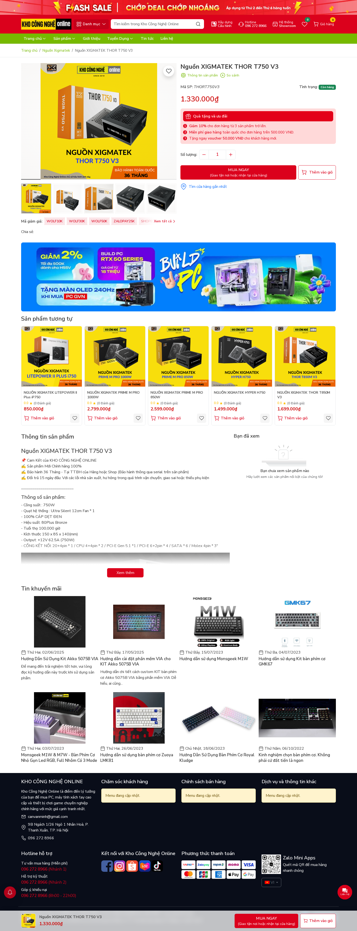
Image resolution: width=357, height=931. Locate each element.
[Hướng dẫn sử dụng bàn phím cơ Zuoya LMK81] (139, 718)
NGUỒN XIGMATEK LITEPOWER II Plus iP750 (50, 395)
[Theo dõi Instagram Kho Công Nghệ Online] (120, 866)
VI (272, 882)
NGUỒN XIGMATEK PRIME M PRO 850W (177, 395)
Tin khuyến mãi (41, 588)
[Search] (198, 24)
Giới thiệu (91, 38)
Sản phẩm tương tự (46, 319)
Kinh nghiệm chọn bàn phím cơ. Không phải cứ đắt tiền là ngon (294, 757)
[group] (99, 121)
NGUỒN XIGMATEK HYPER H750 (239, 393)
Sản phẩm (62, 38)
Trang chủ (33, 38)
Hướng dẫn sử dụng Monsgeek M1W (213, 659)
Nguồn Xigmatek (56, 50)
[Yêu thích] (168, 71)
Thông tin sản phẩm (202, 75)
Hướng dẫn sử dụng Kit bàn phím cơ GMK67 (292, 661)
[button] (169, 122)
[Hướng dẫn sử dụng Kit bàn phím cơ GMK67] (297, 622)
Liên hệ (167, 38)
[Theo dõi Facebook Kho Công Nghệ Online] (107, 866)
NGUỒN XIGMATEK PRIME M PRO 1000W (113, 395)
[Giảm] (204, 154)
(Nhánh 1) (44, 869)
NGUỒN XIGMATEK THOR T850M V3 (303, 395)
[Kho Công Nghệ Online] (46, 23)
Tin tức (147, 38)
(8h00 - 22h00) (48, 895)
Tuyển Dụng (118, 38)
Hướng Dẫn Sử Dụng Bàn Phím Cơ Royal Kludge (217, 757)
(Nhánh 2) (44, 882)
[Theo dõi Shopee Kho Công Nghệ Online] (132, 866)
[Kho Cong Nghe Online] (178, 7)
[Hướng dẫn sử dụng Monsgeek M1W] (218, 622)
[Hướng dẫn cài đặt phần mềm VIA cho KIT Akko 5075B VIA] (139, 622)
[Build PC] (178, 276)
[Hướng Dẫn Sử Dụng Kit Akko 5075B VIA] (59, 622)
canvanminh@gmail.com (48, 816)
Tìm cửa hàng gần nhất (208, 186)
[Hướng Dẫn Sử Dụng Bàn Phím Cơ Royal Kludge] (218, 718)
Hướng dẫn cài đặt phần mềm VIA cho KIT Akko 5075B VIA (135, 661)
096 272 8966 (41, 838)
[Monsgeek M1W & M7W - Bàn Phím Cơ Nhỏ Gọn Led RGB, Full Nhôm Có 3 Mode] (59, 718)
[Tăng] (231, 154)
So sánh (233, 75)
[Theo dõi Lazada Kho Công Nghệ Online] (145, 866)
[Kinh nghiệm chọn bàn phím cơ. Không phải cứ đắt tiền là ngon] (297, 718)
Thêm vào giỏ (42, 418)
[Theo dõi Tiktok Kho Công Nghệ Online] (157, 866)
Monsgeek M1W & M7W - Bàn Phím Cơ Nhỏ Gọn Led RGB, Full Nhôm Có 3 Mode (59, 757)
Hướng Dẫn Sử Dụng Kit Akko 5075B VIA (59, 659)
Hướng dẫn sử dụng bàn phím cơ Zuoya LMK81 (136, 757)
